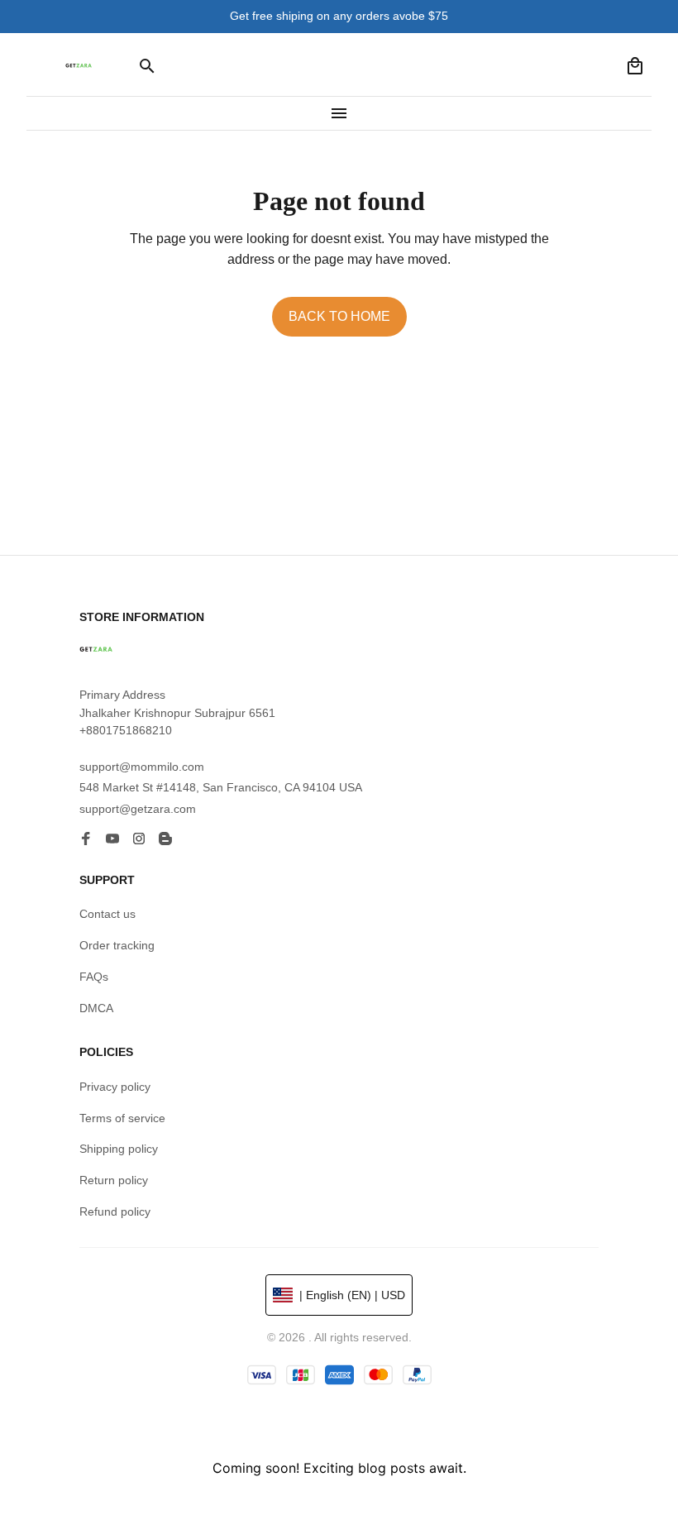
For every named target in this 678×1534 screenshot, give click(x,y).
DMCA (96, 1008)
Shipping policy (118, 1148)
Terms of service (122, 1118)
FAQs (93, 976)
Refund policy (114, 1211)
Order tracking (117, 945)
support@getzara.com (137, 808)
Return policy (113, 1180)
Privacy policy (114, 1086)
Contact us (107, 913)
